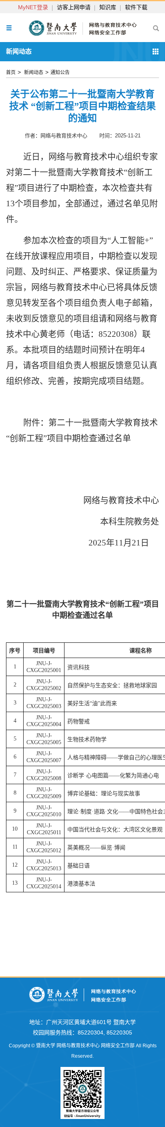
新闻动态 (33, 72)
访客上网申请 (74, 7)
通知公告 (60, 72)
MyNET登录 (33, 7)
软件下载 (136, 7)
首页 (11, 72)
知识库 (107, 7)
